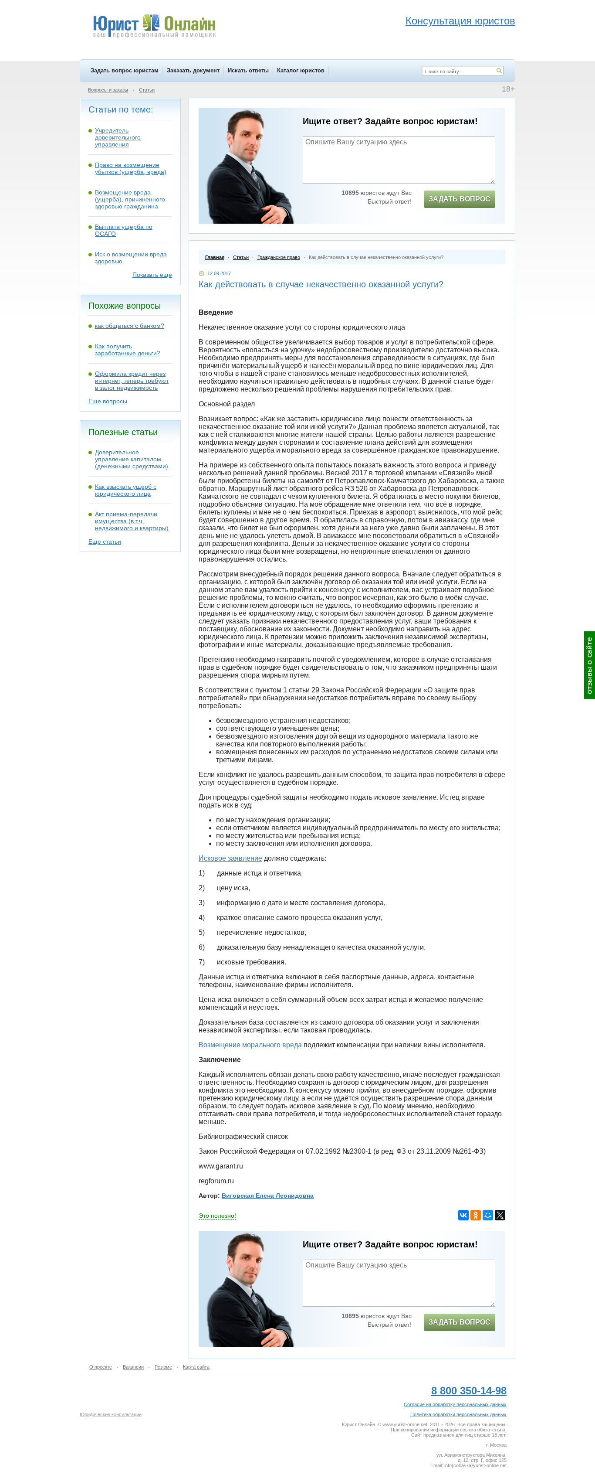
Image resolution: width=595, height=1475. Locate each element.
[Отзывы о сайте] (589, 665)
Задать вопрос (459, 199)
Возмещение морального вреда (250, 1045)
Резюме (163, 1366)
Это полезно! (217, 1215)
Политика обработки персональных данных (458, 1414)
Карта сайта (196, 1366)
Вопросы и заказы (108, 89)
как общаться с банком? (129, 325)
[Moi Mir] (488, 1215)
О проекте (100, 1366)
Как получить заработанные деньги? (127, 350)
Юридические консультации (111, 1414)
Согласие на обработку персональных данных (455, 1404)
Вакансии (133, 1366)
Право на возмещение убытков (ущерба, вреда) (130, 168)
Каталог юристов (301, 70)
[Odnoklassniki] (475, 1215)
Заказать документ (193, 70)
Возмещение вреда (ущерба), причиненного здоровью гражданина (130, 199)
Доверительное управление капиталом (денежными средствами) (131, 459)
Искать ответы (248, 70)
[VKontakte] (463, 1215)
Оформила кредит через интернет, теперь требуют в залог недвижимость (132, 380)
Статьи (147, 89)
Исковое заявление (230, 858)
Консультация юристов (460, 21)
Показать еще (152, 274)
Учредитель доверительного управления (118, 137)
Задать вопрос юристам (125, 70)
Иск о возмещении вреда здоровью (131, 258)
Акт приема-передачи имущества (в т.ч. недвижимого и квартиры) (132, 521)
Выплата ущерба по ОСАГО (123, 230)
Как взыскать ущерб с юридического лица (125, 490)
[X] (500, 1215)
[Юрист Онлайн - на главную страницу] (154, 27)
